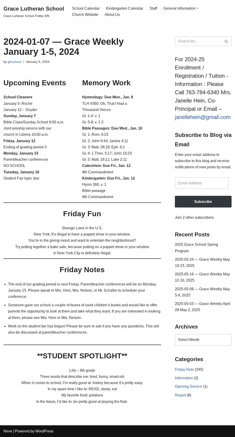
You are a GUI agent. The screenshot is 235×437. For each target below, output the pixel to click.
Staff (153, 8)
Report (180, 395)
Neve (7, 431)
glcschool (14, 62)
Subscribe (203, 202)
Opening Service (188, 386)
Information (184, 378)
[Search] (226, 41)
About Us (112, 15)
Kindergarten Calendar (124, 8)
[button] (198, 8)
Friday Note (184, 369)
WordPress (44, 431)
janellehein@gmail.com (203, 117)
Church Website (85, 15)
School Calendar (86, 8)
